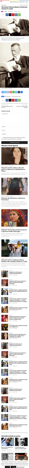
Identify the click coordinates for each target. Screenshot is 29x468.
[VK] (16, 14)
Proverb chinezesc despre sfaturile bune (21, 463)
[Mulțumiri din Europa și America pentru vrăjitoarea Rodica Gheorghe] (14, 218)
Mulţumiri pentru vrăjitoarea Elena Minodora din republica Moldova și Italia (14, 260)
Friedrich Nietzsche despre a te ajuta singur (20, 448)
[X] (10, 14)
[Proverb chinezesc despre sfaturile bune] (21, 457)
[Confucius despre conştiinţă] (7, 457)
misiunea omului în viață (16, 96)
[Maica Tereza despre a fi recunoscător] (7, 442)
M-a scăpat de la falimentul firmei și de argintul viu (18, 326)
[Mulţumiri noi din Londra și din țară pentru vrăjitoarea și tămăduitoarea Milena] (14, 156)
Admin (5, 11)
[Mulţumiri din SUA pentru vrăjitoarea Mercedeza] (14, 186)
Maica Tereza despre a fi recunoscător (7, 448)
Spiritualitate (3, 5)
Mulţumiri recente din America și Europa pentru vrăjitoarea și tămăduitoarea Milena (17, 336)
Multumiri (3, 196)
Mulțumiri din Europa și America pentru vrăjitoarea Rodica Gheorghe (14, 230)
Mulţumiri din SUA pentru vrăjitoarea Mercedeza (15, 273)
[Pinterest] (13, 14)
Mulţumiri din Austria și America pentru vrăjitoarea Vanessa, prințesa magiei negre (17, 318)
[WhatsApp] (19, 14)
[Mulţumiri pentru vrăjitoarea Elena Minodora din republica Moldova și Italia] (14, 248)
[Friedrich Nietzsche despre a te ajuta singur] (21, 442)
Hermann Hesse (8, 96)
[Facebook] (7, 14)
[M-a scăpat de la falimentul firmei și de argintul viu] (4, 327)
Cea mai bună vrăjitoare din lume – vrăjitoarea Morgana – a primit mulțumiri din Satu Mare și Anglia (18, 300)
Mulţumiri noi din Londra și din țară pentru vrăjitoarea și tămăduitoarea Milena (13, 169)
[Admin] (2, 11)
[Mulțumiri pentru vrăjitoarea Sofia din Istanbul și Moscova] (4, 309)
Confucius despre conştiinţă (5, 463)
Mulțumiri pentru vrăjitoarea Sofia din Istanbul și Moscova (18, 308)
